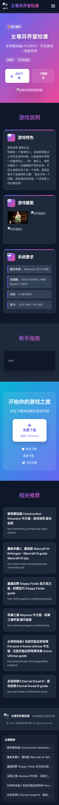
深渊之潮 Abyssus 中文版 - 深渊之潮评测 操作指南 (30, 776)
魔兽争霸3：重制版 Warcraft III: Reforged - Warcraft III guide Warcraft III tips (30, 757)
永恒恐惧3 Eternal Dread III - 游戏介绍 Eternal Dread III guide (30, 794)
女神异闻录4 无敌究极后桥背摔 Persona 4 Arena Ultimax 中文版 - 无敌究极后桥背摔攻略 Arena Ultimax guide (30, 785)
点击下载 (19, 76)
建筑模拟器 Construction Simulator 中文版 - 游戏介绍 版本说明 (30, 747)
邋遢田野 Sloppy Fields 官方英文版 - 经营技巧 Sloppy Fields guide (30, 766)
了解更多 (43, 76)
